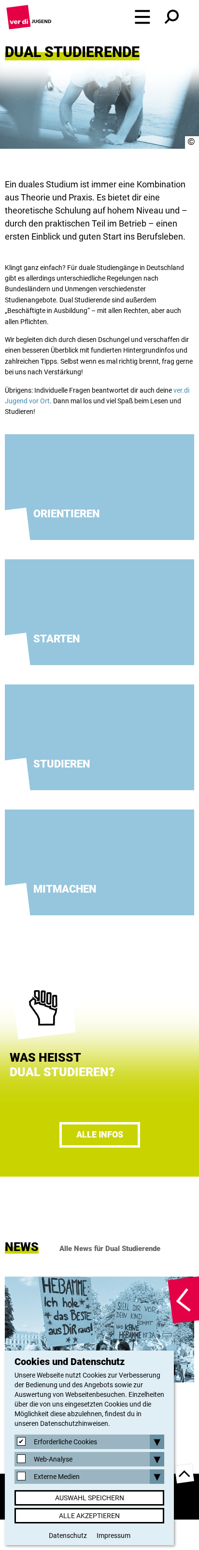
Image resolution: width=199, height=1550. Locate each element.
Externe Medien (57, 1476)
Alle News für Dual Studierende (109, 1248)
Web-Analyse (53, 1459)
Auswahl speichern (89, 1498)
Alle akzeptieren (89, 1516)
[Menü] (142, 17)
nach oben (184, 1473)
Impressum (113, 1535)
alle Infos (99, 1134)
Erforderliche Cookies (65, 1442)
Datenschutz (68, 1535)
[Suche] (171, 17)
